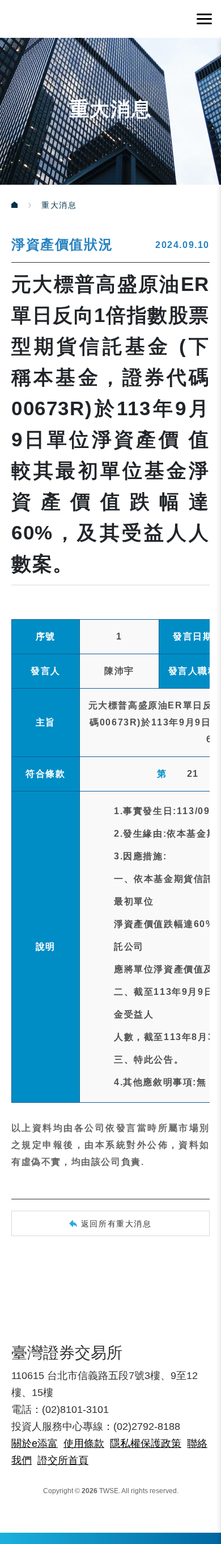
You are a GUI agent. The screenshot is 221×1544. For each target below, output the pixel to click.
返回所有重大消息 (116, 1223)
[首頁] (26, 205)
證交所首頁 (62, 1460)
